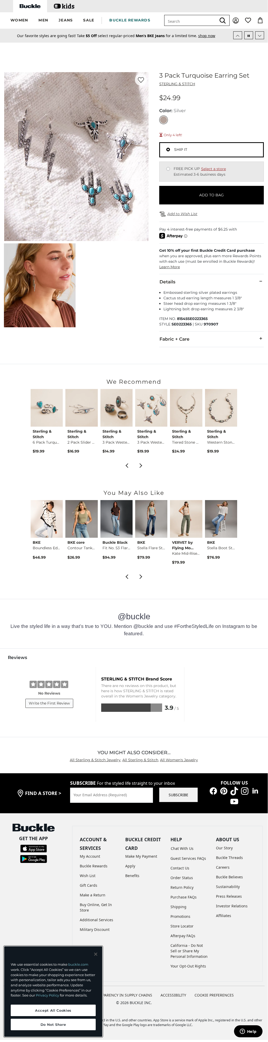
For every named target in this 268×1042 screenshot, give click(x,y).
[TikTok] (234, 790)
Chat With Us (182, 848)
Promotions (180, 916)
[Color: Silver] (164, 120)
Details (167, 281)
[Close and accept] (95, 954)
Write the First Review (49, 703)
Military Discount (95, 929)
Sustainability (228, 886)
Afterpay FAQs (182, 935)
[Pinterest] (224, 790)
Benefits (132, 875)
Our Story (224, 847)
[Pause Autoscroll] (248, 35)
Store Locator (181, 926)
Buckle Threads (229, 857)
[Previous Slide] (237, 35)
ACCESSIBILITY (173, 995)
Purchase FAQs (183, 897)
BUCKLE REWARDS (129, 20)
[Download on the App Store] (33, 848)
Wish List (87, 875)
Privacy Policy (47, 995)
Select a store (213, 169)
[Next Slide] (259, 35)
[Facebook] (213, 790)
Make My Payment (141, 856)
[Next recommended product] (140, 465)
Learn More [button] (169, 267)
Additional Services (96, 919)
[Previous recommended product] (126, 465)
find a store (43, 793)
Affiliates (223, 915)
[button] (19, 20)
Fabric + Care (174, 339)
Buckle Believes (229, 876)
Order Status (181, 877)
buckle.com (78, 964)
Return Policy (181, 887)
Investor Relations (232, 905)
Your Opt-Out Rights (188, 966)
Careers (223, 867)
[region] (53, 991)
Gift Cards (88, 885)
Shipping (178, 906)
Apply (130, 865)
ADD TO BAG (211, 195)
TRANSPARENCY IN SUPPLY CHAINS (121, 995)
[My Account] (236, 20)
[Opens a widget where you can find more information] (248, 1031)
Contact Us (179, 868)
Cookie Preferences (214, 995)
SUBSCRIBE (178, 794)
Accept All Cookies (53, 1010)
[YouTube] (234, 800)
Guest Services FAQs (188, 858)
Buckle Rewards (93, 865)
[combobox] (193, 20)
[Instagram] (245, 790)
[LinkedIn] (255, 790)
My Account (90, 856)
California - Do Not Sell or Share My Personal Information (189, 951)
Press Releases (229, 896)
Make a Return (92, 894)
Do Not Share (53, 1024)
